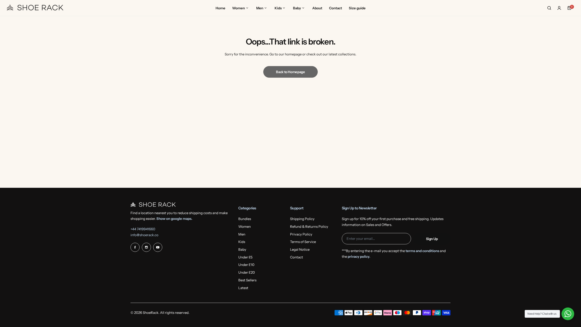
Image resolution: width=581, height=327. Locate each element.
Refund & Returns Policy (309, 226)
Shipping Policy (302, 219)
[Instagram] (146, 247)
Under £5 (245, 257)
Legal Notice (300, 249)
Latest (243, 288)
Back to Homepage (290, 72)
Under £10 (246, 265)
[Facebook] (135, 247)
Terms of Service (303, 242)
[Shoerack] (35, 8)
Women (244, 226)
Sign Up (432, 239)
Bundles (244, 219)
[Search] (549, 8)
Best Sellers (247, 280)
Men (241, 234)
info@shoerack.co (144, 235)
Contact (296, 257)
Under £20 (246, 272)
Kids (241, 242)
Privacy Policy (301, 234)
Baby (242, 249)
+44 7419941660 (142, 229)
